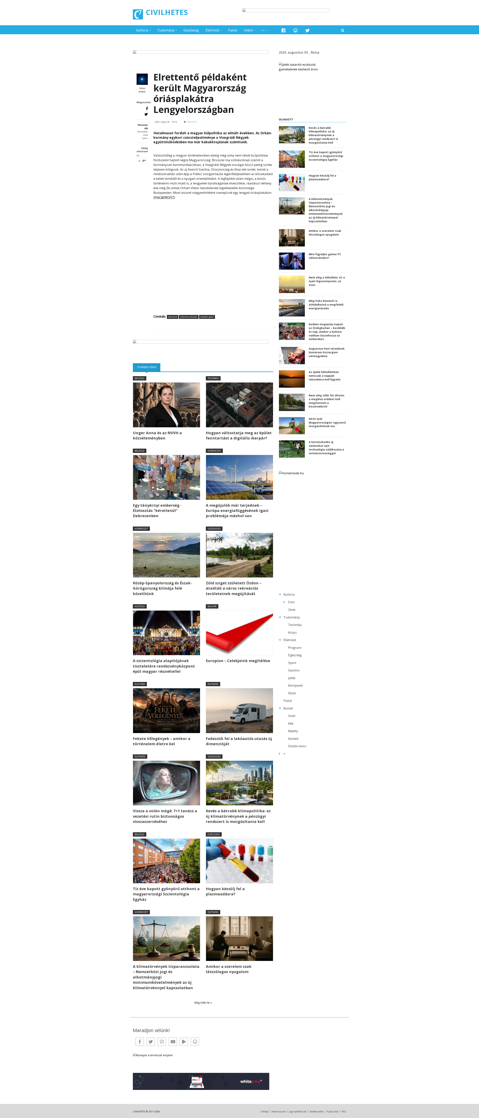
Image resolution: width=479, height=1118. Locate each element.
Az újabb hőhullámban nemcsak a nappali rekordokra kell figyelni (324, 375)
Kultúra (142, 30)
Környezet (214, 450)
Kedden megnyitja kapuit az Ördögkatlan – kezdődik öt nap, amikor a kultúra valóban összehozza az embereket (327, 331)
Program (294, 647)
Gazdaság (191, 30)
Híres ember (142, 90)
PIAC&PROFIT (164, 197)
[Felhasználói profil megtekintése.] (142, 79)
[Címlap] (138, 14)
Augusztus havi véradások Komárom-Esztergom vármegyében (327, 352)
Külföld (192, 121)
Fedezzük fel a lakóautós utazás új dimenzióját (239, 741)
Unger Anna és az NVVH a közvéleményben (157, 435)
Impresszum (279, 1111)
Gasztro (294, 670)
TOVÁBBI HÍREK (148, 367)
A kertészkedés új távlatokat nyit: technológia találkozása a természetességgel (326, 447)
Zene (291, 609)
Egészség (214, 834)
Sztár (292, 716)
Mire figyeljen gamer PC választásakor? (325, 256)
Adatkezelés (316, 1111)
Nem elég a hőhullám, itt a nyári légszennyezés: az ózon (327, 281)
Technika (213, 378)
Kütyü (292, 632)
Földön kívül (297, 746)
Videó (248, 30)
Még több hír (202, 1002)
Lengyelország (188, 316)
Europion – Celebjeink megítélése (238, 660)
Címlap (264, 1111)
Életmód (212, 30)
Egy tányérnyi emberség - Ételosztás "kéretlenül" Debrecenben (157, 510)
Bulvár (212, 606)
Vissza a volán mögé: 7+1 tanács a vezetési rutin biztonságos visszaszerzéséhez (165, 816)
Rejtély (293, 731)
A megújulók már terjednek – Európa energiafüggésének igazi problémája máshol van (237, 510)
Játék (291, 678)
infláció (172, 316)
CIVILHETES (167, 12)
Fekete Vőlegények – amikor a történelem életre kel (161, 741)
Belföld (139, 378)
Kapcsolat (332, 1111)
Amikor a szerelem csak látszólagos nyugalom (228, 969)
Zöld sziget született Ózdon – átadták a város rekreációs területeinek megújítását (233, 588)
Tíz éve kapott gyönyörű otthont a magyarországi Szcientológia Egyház (166, 894)
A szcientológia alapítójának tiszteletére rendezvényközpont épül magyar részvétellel (164, 666)
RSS (344, 1111)
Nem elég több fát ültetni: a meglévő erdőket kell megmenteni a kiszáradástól (327, 401)
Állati (292, 693)
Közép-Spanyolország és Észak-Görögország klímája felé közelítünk (162, 588)
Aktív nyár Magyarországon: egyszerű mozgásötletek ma (327, 422)
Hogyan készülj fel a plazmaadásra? (225, 891)
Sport (292, 663)
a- (140, 160)
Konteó (293, 738)
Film (291, 602)
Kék (290, 723)
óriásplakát (207, 316)
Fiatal (232, 30)
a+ (144, 160)
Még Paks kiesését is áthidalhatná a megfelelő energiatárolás (326, 304)
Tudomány (165, 30)
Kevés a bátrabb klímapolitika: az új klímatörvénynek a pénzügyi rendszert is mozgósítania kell (238, 816)
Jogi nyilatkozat (297, 1111)
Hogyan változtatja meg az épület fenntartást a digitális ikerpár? (239, 435)
